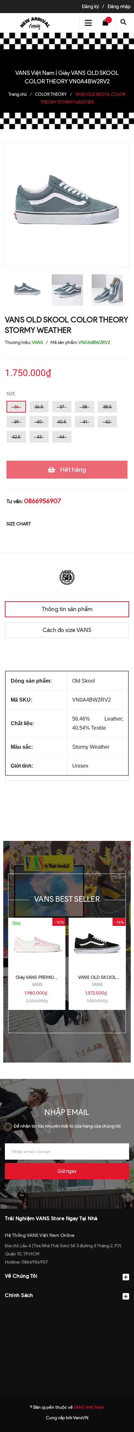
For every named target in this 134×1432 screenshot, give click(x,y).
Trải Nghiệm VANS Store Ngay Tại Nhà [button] (51, 1218)
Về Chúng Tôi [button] (21, 1276)
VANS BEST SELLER (67, 899)
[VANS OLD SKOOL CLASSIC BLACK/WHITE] (97, 943)
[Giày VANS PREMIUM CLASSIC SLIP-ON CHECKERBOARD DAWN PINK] (36, 943)
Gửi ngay (67, 1171)
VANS (37, 984)
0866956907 (42, 501)
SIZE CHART (19, 524)
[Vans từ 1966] (67, 577)
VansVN (80, 1418)
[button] (67, 1311)
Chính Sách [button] (19, 1295)
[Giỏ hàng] (107, 23)
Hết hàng (73, 469)
